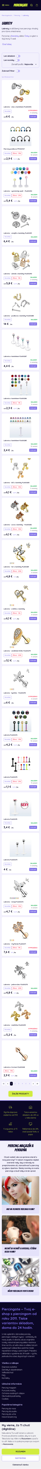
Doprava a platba (9, 1367)
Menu (7, 5)
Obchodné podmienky (11, 1396)
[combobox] (30, 64)
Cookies (5, 1399)
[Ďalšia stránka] (33, 1084)
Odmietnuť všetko (21, 1465)
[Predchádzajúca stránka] (7, 1084)
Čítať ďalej (7, 44)
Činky (26, 36)
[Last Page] (37, 1084)
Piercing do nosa (9, 1409)
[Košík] (37, 5)
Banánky (15, 36)
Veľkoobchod (7, 1373)
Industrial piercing (9, 1417)
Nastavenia (20, 1458)
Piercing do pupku (9, 1411)
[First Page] (3, 1084)
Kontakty (6, 1378)
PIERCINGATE (20, 5)
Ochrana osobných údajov (13, 1393)
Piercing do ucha (9, 1414)
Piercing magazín (9, 1388)
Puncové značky (8, 1391)
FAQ (3, 1375)
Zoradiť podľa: (18, 64)
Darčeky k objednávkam (12, 1370)
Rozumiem (20, 1452)
